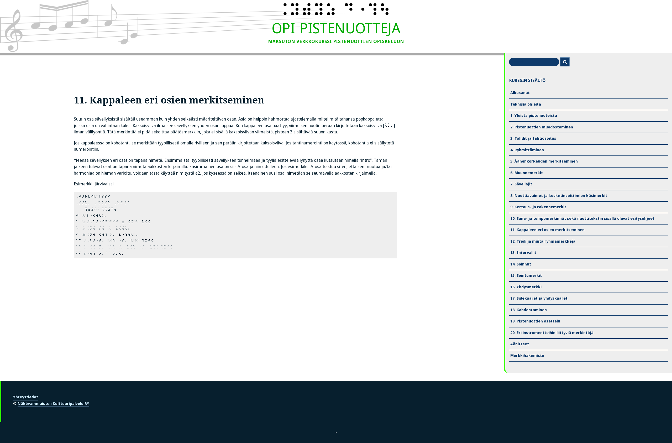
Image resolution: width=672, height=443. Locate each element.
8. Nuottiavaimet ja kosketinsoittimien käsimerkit (558, 195)
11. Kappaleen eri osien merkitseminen (547, 229)
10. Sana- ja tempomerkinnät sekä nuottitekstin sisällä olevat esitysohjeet (582, 218)
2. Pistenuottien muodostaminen (541, 127)
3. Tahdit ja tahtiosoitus (533, 138)
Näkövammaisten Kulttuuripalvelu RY (53, 403)
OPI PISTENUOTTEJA (336, 28)
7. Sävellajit (521, 184)
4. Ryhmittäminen (527, 150)
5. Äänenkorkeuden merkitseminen (544, 161)
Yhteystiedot (25, 397)
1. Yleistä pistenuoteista (533, 115)
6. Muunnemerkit (526, 172)
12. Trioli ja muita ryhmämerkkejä (542, 241)
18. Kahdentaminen (528, 310)
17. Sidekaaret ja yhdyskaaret (539, 298)
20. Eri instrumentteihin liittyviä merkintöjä (552, 332)
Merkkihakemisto (527, 355)
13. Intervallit (523, 252)
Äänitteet (519, 344)
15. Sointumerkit (526, 275)
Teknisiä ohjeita (525, 104)
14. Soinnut (520, 264)
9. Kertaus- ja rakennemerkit (538, 207)
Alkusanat (520, 92)
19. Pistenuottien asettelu (535, 321)
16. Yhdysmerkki (526, 287)
